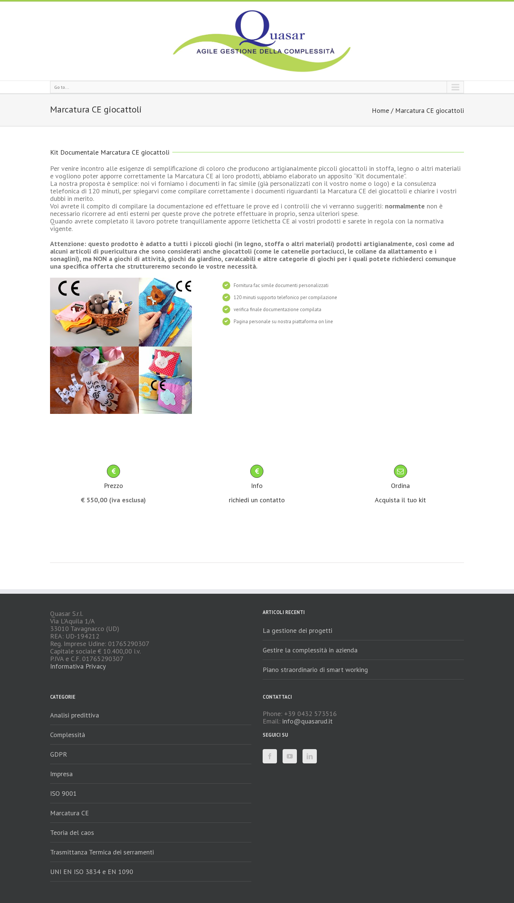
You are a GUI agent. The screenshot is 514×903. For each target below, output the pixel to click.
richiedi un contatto (257, 500)
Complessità (67, 734)
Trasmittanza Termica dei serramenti (102, 852)
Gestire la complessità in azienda (310, 650)
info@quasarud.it (307, 721)
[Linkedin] (310, 756)
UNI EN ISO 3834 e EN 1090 (91, 871)
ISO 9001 (63, 793)
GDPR (58, 754)
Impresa (61, 773)
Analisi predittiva (74, 715)
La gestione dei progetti (297, 630)
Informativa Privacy (78, 666)
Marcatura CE (69, 813)
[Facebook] (270, 756)
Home (380, 110)
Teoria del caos (72, 832)
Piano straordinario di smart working (315, 669)
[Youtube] (290, 756)
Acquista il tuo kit (400, 500)
